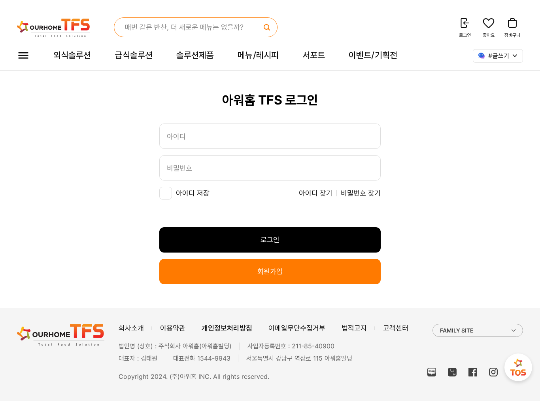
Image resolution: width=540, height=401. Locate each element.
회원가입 (270, 271)
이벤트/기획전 (373, 55)
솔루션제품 (195, 55)
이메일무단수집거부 (296, 328)
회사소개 (131, 328)
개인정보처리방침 (227, 328)
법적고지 (354, 328)
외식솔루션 (72, 55)
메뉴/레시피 (258, 55)
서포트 (313, 55)
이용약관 (172, 328)
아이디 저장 (193, 193)
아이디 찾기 (315, 193)
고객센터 (395, 328)
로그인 (270, 240)
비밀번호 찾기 (361, 193)
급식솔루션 (133, 55)
